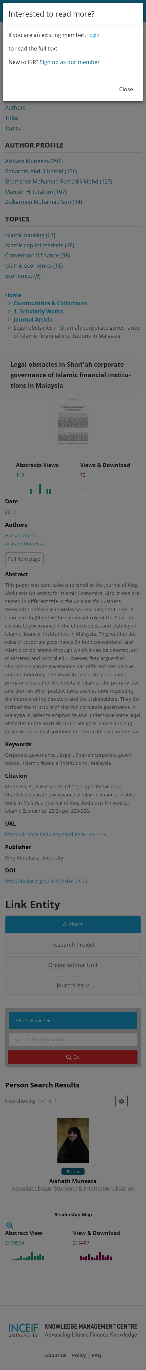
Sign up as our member (70, 62)
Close (126, 89)
